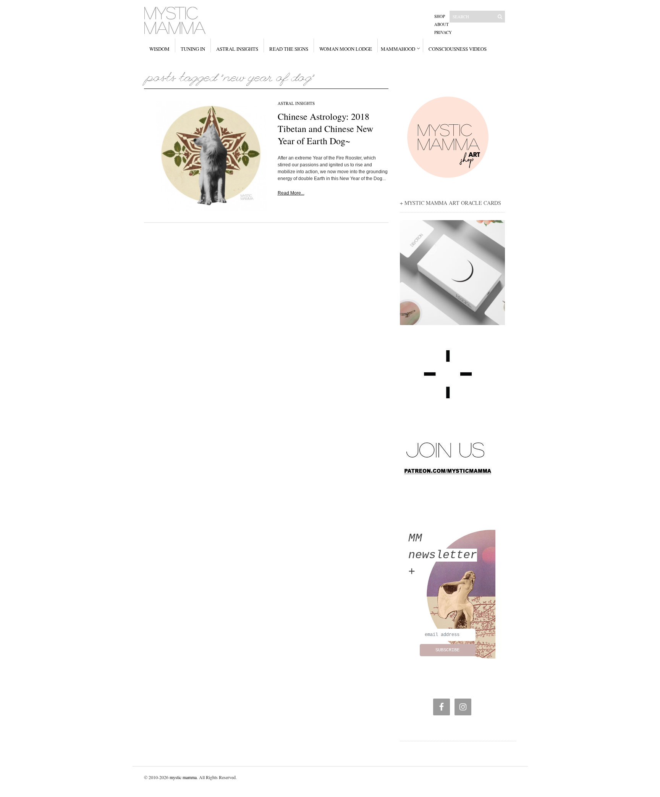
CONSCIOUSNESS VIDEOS (458, 48)
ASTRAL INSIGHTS (237, 48)
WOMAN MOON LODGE (345, 48)
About (441, 24)
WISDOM (159, 48)
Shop (439, 16)
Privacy (443, 32)
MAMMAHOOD (398, 48)
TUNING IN (193, 48)
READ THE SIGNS (288, 48)
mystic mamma (183, 777)
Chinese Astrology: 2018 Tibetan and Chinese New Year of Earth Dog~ (325, 128)
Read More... (291, 193)
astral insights (296, 103)
